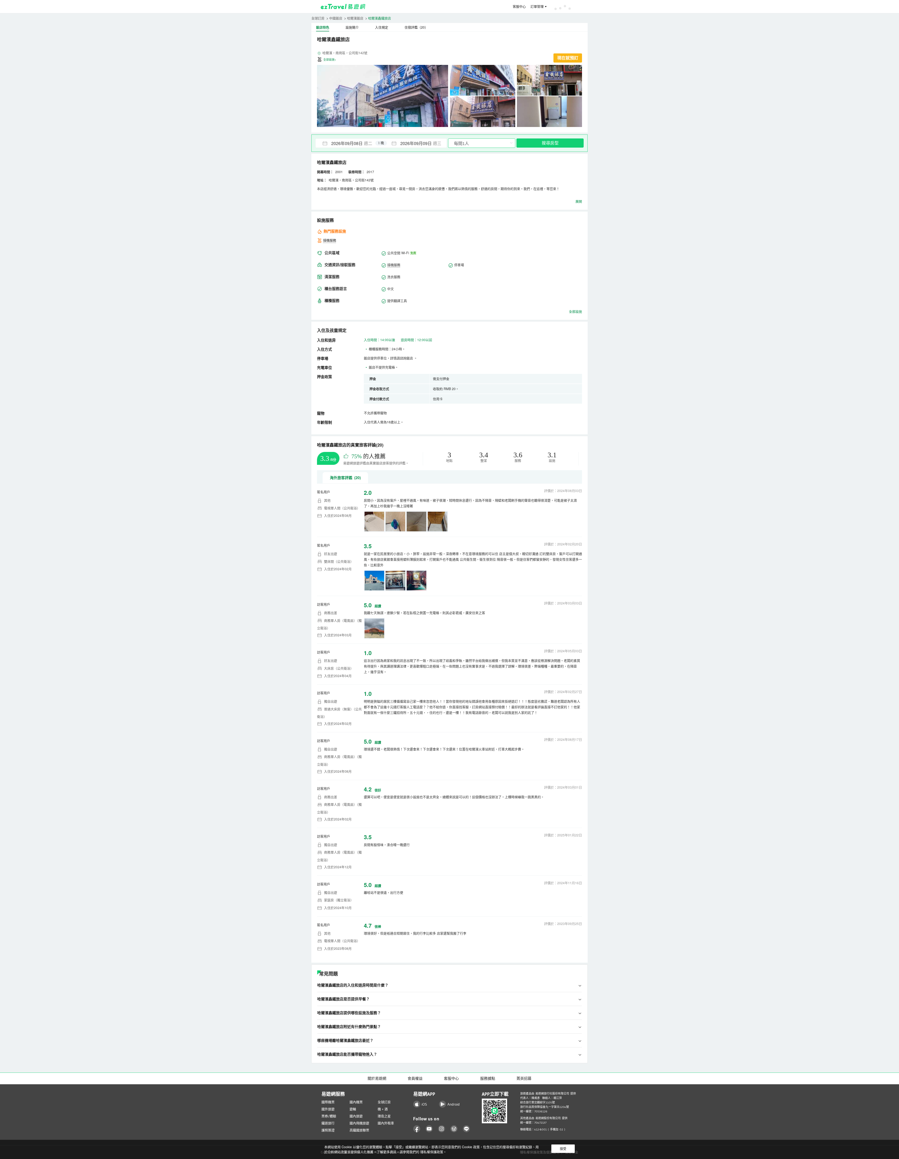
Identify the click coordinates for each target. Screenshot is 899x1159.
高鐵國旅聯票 (359, 1130)
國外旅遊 (328, 1109)
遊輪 (353, 1109)
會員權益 (415, 1078)
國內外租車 (386, 1123)
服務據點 (487, 1078)
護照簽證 (328, 1130)
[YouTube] (429, 1129)
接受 (563, 1149)
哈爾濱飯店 (355, 18)
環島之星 (384, 1116)
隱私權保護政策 (431, 1151)
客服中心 (519, 6)
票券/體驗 (328, 1116)
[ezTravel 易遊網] (343, 6)
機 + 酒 (383, 1109)
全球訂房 (317, 18)
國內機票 (356, 1102)
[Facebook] (416, 1129)
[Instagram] (441, 1129)
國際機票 (328, 1102)
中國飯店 (335, 18)
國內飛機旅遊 (359, 1123)
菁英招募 (523, 1078)
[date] (348, 143)
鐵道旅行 (328, 1123)
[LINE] (466, 1129)
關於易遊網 (377, 1078)
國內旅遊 (356, 1116)
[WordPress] (454, 1129)
